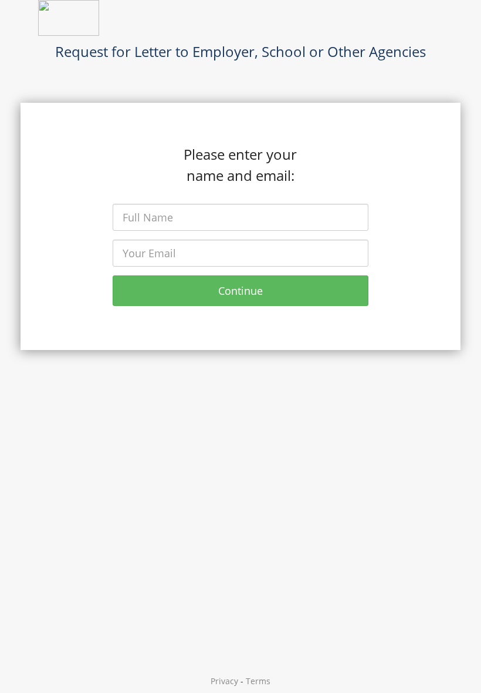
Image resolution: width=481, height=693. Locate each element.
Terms (258, 681)
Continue (240, 291)
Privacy (224, 681)
